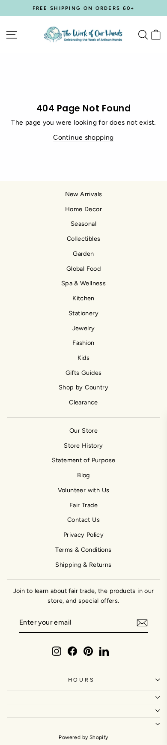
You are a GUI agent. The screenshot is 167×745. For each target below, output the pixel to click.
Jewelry (83, 328)
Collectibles (84, 238)
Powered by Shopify (83, 737)
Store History (83, 445)
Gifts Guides (84, 373)
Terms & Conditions (83, 550)
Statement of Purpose (84, 460)
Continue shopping (83, 137)
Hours (81, 679)
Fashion (83, 343)
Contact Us (83, 520)
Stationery (83, 313)
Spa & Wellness (83, 283)
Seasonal (83, 223)
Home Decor (83, 209)
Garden (83, 253)
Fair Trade (83, 505)
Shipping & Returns (83, 564)
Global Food (83, 268)
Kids (84, 358)
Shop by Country (83, 387)
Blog (83, 475)
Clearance (83, 402)
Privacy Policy (83, 535)
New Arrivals (83, 194)
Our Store (83, 430)
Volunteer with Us (84, 490)
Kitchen (83, 298)
